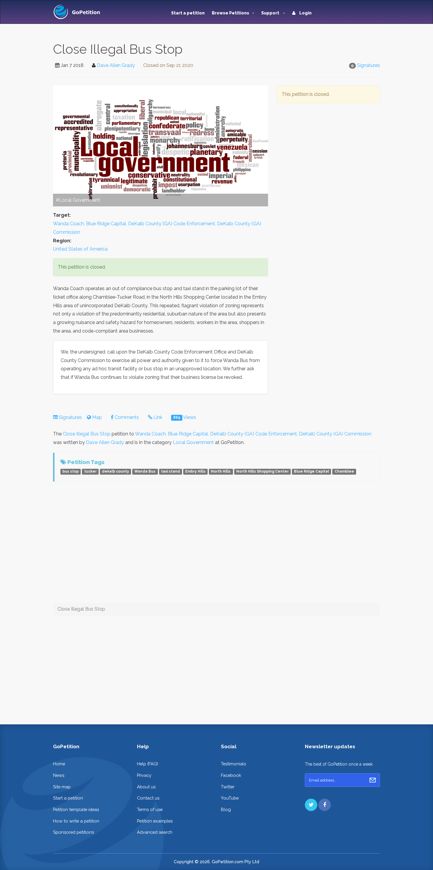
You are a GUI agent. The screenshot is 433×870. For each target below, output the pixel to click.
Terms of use (150, 809)
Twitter (227, 786)
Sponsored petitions (73, 832)
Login (305, 13)
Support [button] (270, 13)
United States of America (80, 249)
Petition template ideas (76, 809)
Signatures (368, 65)
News (58, 775)
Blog (226, 809)
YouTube (230, 797)
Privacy (144, 775)
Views (184, 417)
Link (157, 417)
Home (59, 763)
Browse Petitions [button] (230, 13)
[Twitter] (311, 805)
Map (96, 417)
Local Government (193, 442)
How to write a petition (76, 820)
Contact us (148, 797)
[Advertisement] (328, 164)
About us (146, 786)
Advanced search (154, 832)
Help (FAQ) (147, 763)
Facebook (231, 775)
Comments (126, 417)
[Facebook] (324, 805)
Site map (62, 786)
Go (372, 780)
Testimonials (233, 763)
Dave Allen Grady (116, 65)
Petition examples (155, 820)
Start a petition (188, 13)
